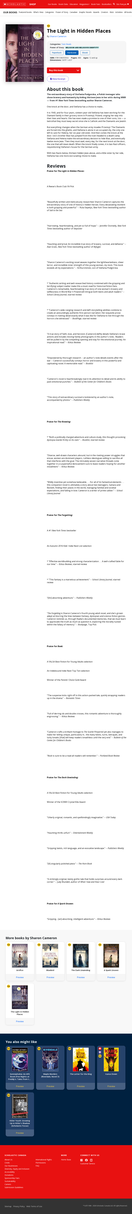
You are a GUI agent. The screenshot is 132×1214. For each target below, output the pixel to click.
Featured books (25, 12)
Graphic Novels (85, 12)
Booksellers (107, 4)
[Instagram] (81, 1160)
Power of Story (62, 12)
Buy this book (56, 70)
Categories (49, 12)
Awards (96, 12)
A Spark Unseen (111, 970)
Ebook (85, 52)
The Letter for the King (81, 1074)
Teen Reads (66, 44)
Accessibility (10, 1172)
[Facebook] (86, 1160)
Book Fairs (95, 4)
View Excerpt (58, 78)
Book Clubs (63, 4)
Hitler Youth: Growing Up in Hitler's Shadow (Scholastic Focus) (20, 1123)
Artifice (19, 970)
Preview (20, 977)
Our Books (52, 4)
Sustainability (10, 1181)
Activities (119, 12)
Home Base (66, 1159)
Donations (9, 1175)
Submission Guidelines (14, 1187)
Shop (32, 4)
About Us (8, 1159)
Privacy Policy (19, 1206)
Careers (8, 1184)
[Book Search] (114, 4)
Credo (7, 1162)
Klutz (112, 12)
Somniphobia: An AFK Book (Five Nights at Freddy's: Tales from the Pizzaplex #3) (19, 1076)
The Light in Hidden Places (20, 1012)
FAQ (37, 1166)
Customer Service (87, 1163)
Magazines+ (84, 4)
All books (128, 12)
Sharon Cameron (58, 36)
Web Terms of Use (34, 1206)
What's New (38, 12)
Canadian (73, 12)
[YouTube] (91, 1160)
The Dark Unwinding (80, 970)
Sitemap (8, 1206)
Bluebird (50, 970)
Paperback (56, 52)
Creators (104, 12)
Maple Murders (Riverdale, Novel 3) (50, 1075)
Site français (121, 4)
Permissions (41, 1162)
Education (74, 4)
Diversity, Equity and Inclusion (17, 1169)
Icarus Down (111, 1074)
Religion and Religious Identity (82, 48)
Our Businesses (11, 1166)
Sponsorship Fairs (12, 1178)
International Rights (44, 1159)
